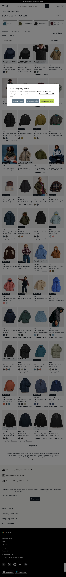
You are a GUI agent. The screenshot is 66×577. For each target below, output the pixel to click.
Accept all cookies (47, 101)
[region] (33, 95)
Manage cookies (18, 101)
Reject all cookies (32, 101)
